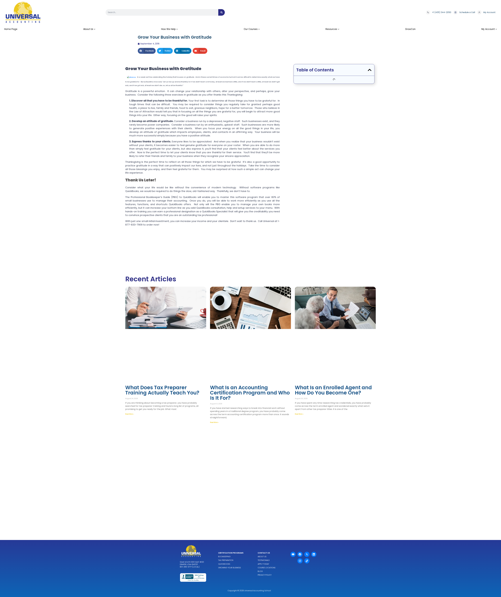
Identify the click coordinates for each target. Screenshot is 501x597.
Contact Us (264, 553)
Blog (260, 571)
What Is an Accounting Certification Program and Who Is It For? (250, 392)
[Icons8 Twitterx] (306, 554)
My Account (488, 29)
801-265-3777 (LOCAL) (189, 567)
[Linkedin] (313, 554)
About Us (88, 29)
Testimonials (264, 560)
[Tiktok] (306, 560)
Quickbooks (224, 564)
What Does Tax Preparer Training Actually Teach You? (162, 390)
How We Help (168, 29)
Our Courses (251, 29)
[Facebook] (300, 554)
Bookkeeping (224, 556)
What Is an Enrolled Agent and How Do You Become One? (333, 390)
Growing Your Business (229, 567)
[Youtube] (293, 554)
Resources (331, 29)
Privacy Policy (265, 575)
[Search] (221, 12)
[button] (147, 51)
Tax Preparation (225, 560)
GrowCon (410, 29)
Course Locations (266, 567)
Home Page (10, 29)
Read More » (129, 414)
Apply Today (263, 564)
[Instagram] (300, 560)
